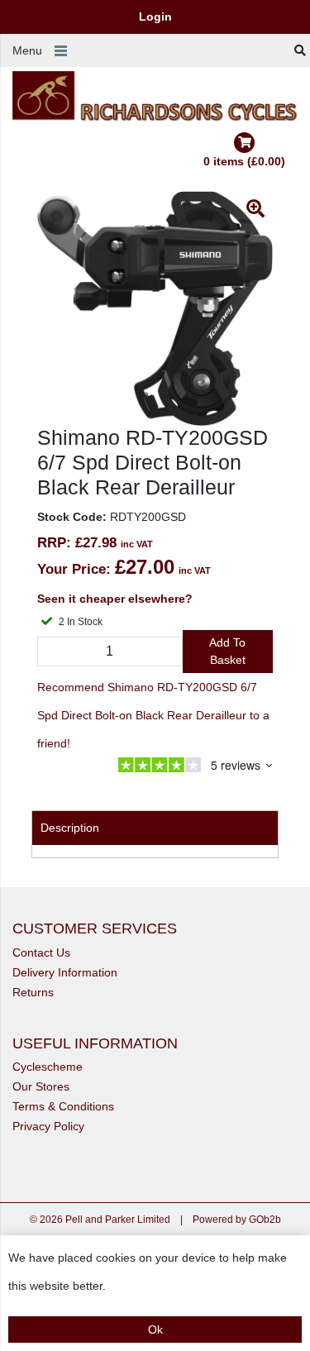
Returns (33, 992)
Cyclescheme (47, 1066)
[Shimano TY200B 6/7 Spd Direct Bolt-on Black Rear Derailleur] (155, 308)
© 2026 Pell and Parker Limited (100, 1219)
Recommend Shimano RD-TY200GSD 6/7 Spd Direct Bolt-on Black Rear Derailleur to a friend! (153, 715)
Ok (155, 1329)
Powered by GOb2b (237, 1219)
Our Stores (40, 1086)
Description (70, 827)
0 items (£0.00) (244, 161)
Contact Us (41, 952)
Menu (27, 50)
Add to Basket (227, 651)
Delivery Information (64, 972)
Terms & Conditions (63, 1106)
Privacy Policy (48, 1126)
